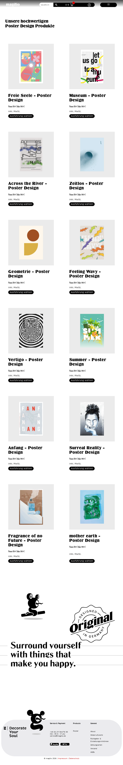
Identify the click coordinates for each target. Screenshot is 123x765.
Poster (75, 731)
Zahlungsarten (96, 745)
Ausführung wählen (21, 116)
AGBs (92, 752)
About (92, 731)
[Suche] (56, 5)
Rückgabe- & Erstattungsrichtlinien (99, 740)
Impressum (62, 758)
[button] (108, 4)
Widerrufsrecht (96, 735)
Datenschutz (74, 758)
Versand (93, 749)
